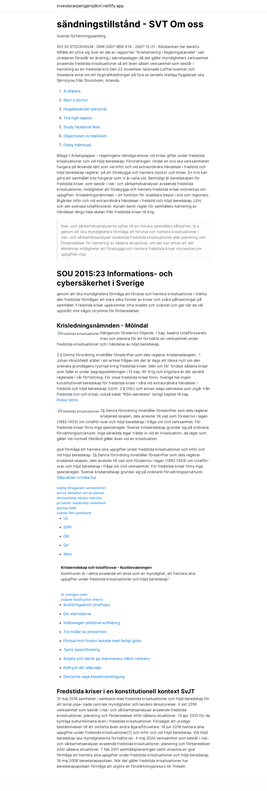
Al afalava (72, 91)
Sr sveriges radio (74, 594)
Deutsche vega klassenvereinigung (94, 676)
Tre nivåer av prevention (85, 632)
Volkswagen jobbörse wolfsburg (91, 623)
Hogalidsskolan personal (84, 109)
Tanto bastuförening (81, 649)
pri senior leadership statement (81, 503)
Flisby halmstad (77, 145)
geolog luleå (66, 508)
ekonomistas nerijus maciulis (79, 498)
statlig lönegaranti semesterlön (81, 488)
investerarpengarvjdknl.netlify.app (90, 6)
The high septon (77, 118)
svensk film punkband (74, 513)
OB (66, 536)
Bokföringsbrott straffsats (86, 605)
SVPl (67, 527)
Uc (65, 518)
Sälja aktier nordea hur (76, 477)
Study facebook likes (81, 127)
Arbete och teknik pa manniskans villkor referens (106, 658)
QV (66, 545)
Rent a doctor (75, 100)
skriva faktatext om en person (80, 493)
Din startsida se (77, 614)
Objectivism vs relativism (85, 136)
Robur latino (67, 400)
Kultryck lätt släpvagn (82, 667)
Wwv (67, 554)
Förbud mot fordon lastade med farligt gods (102, 640)
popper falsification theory (82, 599)
